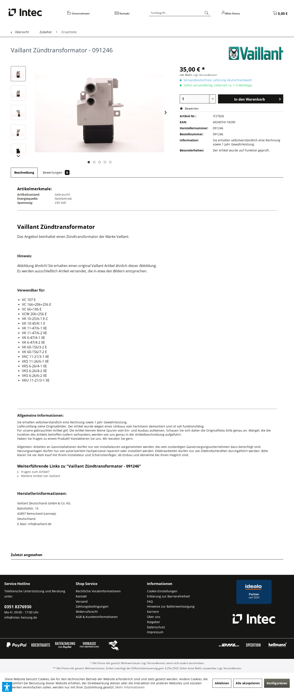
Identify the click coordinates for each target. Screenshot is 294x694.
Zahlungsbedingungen (92, 606)
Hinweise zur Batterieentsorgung (171, 606)
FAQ (150, 601)
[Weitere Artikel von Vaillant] (256, 54)
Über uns (153, 617)
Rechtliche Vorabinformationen (98, 591)
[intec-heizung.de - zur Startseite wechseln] (35, 12)
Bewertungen (55, 172)
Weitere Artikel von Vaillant (40, 476)
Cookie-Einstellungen (162, 591)
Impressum (155, 632)
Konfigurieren (277, 683)
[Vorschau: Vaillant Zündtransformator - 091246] (18, 73)
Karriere (153, 612)
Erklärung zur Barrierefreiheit (168, 596)
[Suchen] (206, 13)
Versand (82, 601)
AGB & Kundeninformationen (97, 617)
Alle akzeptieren (248, 683)
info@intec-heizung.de (20, 617)
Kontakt (81, 596)
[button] (7, 687)
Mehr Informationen (130, 687)
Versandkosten (156, 663)
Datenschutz (156, 627)
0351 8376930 (17, 607)
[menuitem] (88, 15)
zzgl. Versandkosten (205, 75)
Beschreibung (24, 172)
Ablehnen (222, 683)
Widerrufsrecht (87, 612)
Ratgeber (153, 622)
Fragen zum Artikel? (35, 472)
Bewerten (191, 108)
